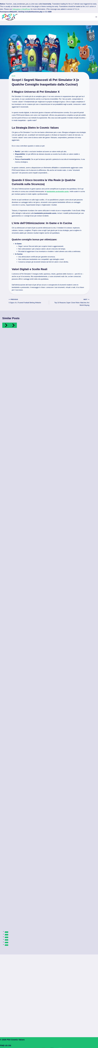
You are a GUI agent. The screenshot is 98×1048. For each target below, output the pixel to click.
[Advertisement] (49, 985)
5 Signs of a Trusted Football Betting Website (25, 301)
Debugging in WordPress (21, 9)
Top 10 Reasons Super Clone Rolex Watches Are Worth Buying (71, 302)
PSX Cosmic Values (16, 1040)
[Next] (13, 325)
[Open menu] (96, 16)
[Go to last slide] (6, 325)
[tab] (6, 932)
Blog (13, 76)
